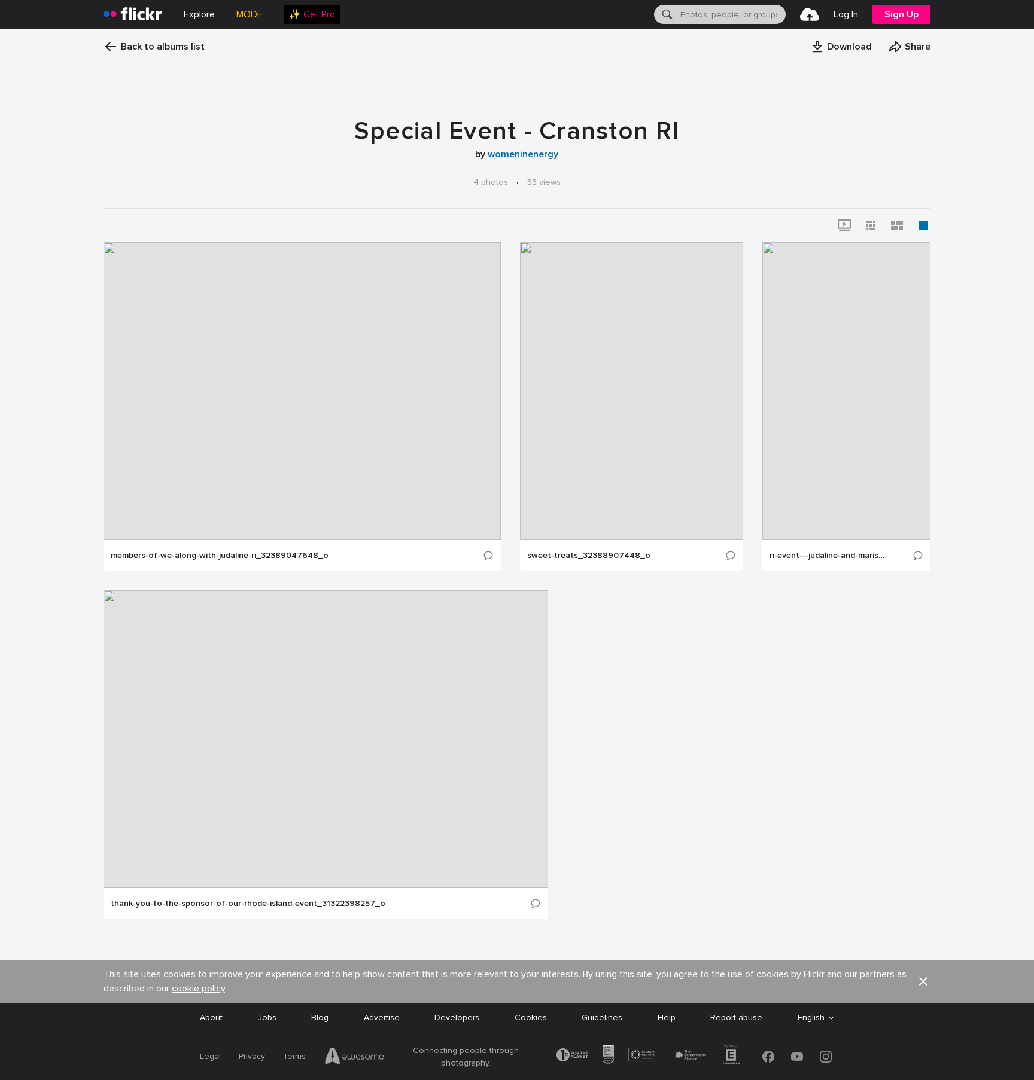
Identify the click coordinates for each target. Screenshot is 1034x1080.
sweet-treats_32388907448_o (588, 555)
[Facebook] (768, 1057)
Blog (320, 1017)
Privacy (252, 1056)
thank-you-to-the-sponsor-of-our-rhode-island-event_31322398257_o (248, 903)
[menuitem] (312, 14)
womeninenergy (523, 154)
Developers (456, 1017)
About (211, 1017)
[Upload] (809, 14)
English (811, 1018)
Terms (294, 1056)
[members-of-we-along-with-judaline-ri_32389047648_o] (302, 391)
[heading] (133, 14)
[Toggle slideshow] (844, 225)
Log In (846, 14)
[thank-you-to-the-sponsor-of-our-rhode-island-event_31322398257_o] (326, 739)
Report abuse (736, 1017)
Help (667, 1017)
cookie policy (198, 988)
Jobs (267, 1017)
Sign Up (901, 14)
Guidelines (602, 1017)
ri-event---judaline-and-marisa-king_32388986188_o (828, 555)
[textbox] (731, 14)
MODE (249, 14)
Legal (210, 1056)
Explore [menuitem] (199, 14)
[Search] (666, 14)
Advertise (382, 1017)
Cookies (531, 1017)
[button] (841, 46)
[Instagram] (826, 1057)
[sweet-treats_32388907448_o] (631, 391)
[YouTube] (797, 1057)
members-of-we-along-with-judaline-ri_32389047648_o (220, 555)
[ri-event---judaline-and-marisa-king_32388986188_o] (846, 391)
